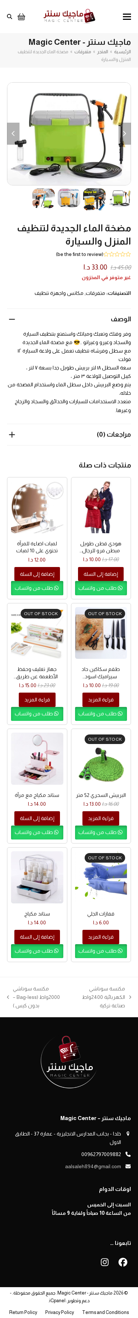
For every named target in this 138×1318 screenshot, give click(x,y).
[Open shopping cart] (20, 16)
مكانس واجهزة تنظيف (59, 293)
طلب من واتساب (98, 588)
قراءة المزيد (101, 700)
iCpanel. (57, 1300)
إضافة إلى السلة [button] (101, 574)
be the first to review (79, 254)
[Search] (9, 16)
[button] (127, 17)
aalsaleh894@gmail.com (93, 1166)
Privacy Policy (59, 1312)
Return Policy (23, 1312)
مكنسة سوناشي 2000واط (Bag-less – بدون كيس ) (40, 998)
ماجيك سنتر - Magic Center (85, 1293)
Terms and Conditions (105, 1312)
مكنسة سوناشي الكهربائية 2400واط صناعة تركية (106, 998)
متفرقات (95, 293)
